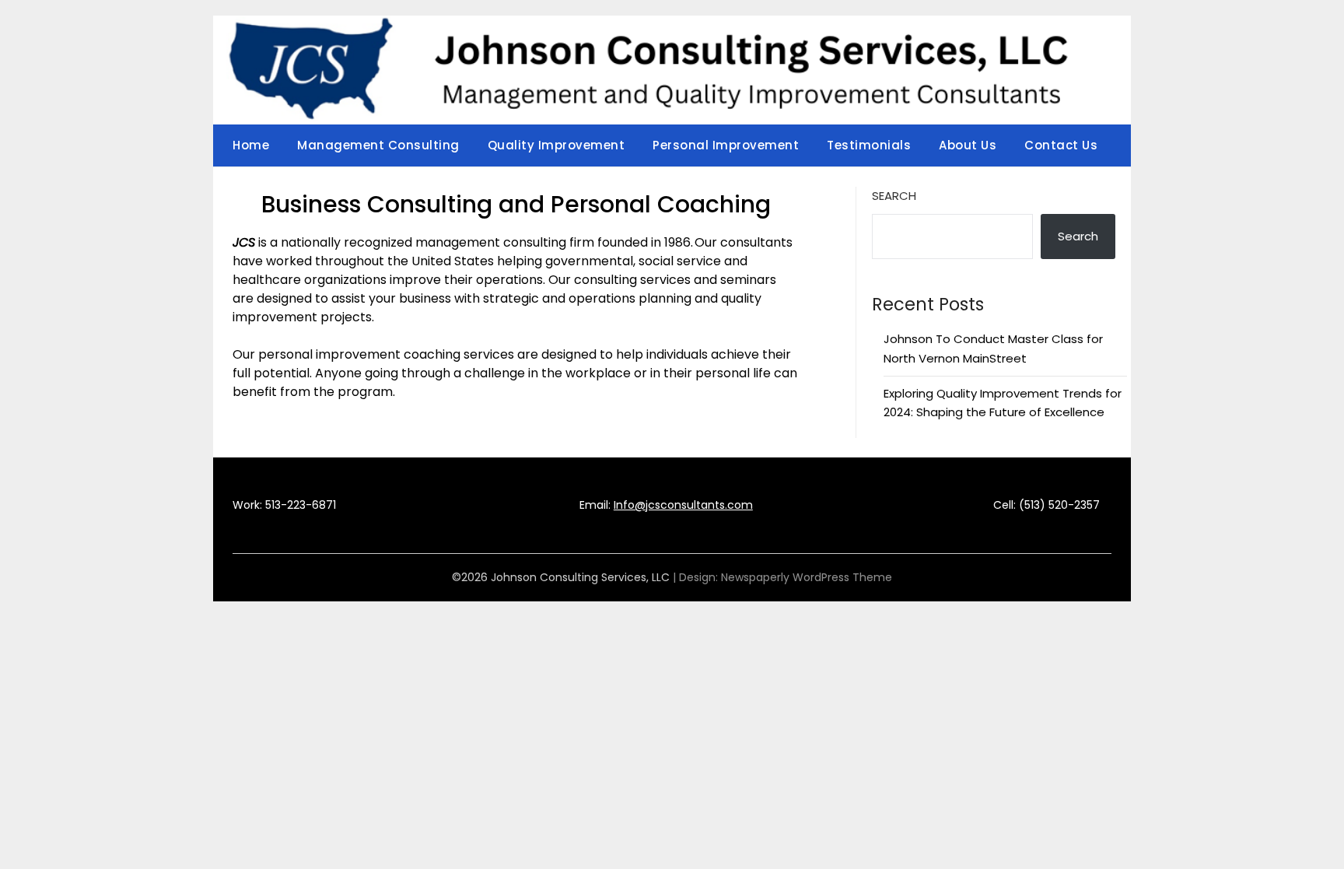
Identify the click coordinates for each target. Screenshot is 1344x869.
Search (894, 195)
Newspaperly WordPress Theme (806, 577)
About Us (967, 145)
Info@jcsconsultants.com (683, 505)
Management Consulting (378, 145)
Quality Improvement (556, 145)
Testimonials (869, 145)
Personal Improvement (726, 145)
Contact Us (1060, 145)
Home (251, 145)
